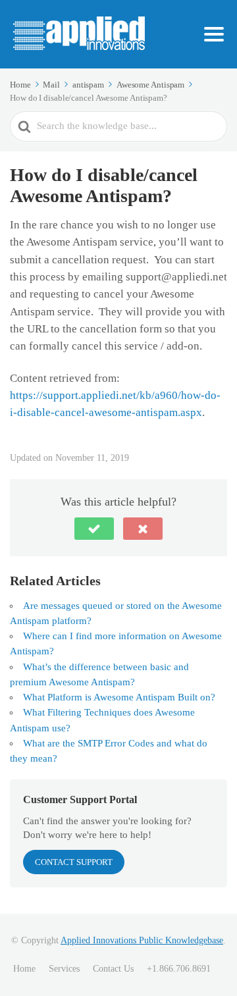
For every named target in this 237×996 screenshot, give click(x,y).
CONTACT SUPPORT (74, 862)
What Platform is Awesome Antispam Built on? (119, 697)
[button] (94, 528)
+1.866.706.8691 (179, 969)
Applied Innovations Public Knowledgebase (142, 940)
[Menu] (214, 34)
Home (24, 969)
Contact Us (113, 969)
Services (64, 969)
